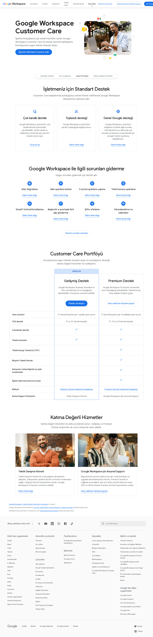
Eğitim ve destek (128, 536)
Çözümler (34, 4)
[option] (47, 76)
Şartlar (33, 626)
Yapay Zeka (66, 3)
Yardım (75, 626)
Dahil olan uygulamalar (17, 536)
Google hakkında (46, 626)
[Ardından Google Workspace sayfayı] (14, 3)
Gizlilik (24, 626)
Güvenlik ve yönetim (45, 536)
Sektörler (56, 4)
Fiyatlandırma (78, 4)
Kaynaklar (92, 4)
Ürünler (45, 4)
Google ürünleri (63, 626)
